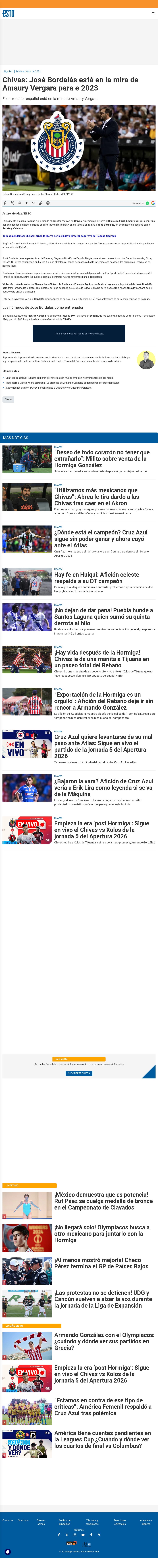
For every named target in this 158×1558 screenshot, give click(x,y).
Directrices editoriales (120, 1522)
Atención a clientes (146, 1522)
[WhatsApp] (19, 203)
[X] (12, 203)
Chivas (8, 399)
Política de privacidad (65, 1522)
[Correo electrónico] (33, 203)
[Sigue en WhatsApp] (147, 203)
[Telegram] (26, 203)
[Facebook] (4, 203)
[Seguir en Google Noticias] (153, 203)
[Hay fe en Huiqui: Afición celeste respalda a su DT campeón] (27, 582)
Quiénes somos (41, 1522)
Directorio (23, 1520)
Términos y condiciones (92, 1522)
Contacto (7, 1520)
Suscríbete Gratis (79, 1073)
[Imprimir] (48, 203)
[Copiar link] (40, 203)
